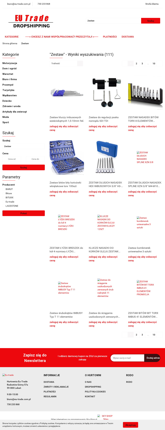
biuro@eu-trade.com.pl (19, 399)
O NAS (88, 382)
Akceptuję (130, 425)
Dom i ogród (9, 68)
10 (154, 63)
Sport (6, 122)
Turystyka (8, 90)
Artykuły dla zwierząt (15, 111)
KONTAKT (90, 396)
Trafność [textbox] (55, 63)
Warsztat (8, 74)
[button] (52, 375)
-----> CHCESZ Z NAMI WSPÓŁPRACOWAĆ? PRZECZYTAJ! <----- (61, 36)
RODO (129, 382)
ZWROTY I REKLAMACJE (56, 387)
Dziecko (7, 100)
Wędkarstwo (9, 95)
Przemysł (8, 84)
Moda (6, 117)
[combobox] (66, 63)
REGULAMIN (50, 396)
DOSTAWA (128, 36)
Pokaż (23, 213)
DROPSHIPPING (93, 387)
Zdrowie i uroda (11, 106)
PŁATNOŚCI (110, 36)
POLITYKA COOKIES (95, 391)
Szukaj (23, 167)
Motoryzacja (10, 63)
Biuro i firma (9, 79)
